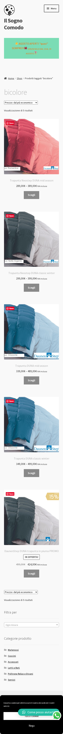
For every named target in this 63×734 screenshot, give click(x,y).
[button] (38, 712)
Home (11, 78)
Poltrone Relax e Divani (20, 673)
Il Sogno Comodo (13, 24)
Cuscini (12, 655)
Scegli (31, 195)
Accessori (13, 661)
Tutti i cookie (31, 716)
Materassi (13, 649)
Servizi (11, 679)
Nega (31, 725)
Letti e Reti (14, 667)
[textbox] (31, 624)
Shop (19, 78)
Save (11, 123)
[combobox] (31, 624)
